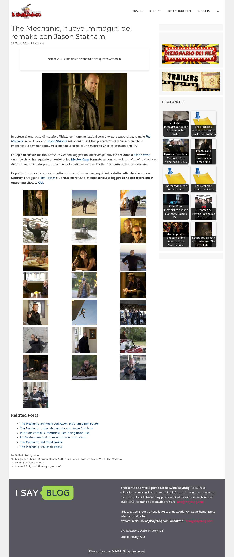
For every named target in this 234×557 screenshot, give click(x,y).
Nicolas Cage (80, 159)
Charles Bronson (38, 459)
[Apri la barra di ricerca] (218, 11)
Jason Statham (81, 459)
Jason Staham (57, 141)
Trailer (137, 11)
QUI (40, 182)
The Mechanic (114, 459)
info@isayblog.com (190, 501)
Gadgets (204, 11)
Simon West (142, 155)
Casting (155, 11)
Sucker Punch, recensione (29, 462)
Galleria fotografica (27, 455)
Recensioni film (179, 11)
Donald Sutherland (60, 459)
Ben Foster (47, 178)
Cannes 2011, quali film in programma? (38, 466)
